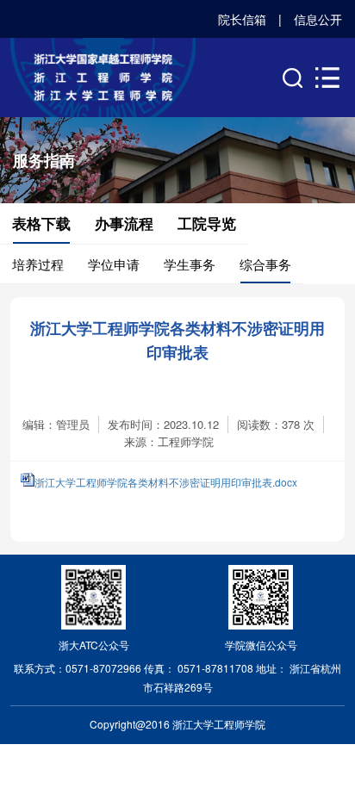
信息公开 (318, 19)
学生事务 (189, 264)
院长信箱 (242, 19)
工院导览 (207, 223)
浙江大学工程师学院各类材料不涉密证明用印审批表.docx (165, 482)
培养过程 (38, 264)
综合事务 (265, 264)
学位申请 (114, 264)
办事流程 (124, 223)
